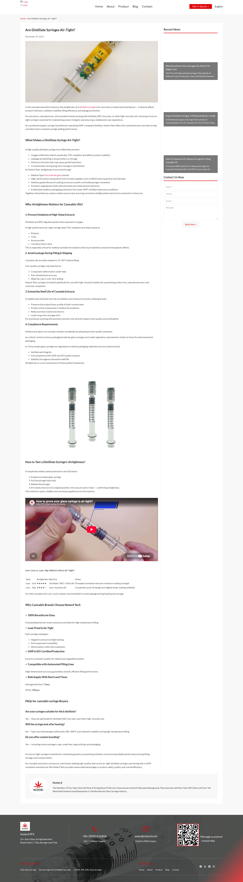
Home (99, 6)
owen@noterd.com (146, 836)
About (111, 6)
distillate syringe (87, 107)
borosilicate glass (53, 175)
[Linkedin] (209, 866)
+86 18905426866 (95, 836)
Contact (147, 6)
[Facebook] (201, 866)
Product (123, 6)
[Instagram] (214, 866)
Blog (135, 6)
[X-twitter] (205, 866)
